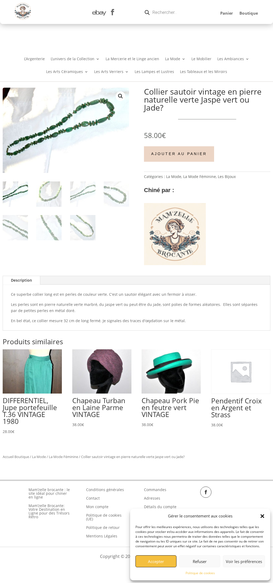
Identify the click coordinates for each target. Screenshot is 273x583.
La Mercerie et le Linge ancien (132, 59)
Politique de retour (103, 527)
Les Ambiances (230, 59)
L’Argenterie (34, 59)
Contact (93, 498)
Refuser (200, 561)
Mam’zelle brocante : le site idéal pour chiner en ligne (49, 493)
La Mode (172, 59)
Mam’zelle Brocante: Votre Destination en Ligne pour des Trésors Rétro (49, 511)
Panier (226, 13)
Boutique (248, 13)
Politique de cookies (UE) (104, 517)
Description (21, 280)
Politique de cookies (200, 573)
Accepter (156, 561)
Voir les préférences (244, 561)
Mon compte (97, 506)
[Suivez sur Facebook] (205, 492)
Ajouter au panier (179, 154)
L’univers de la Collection (72, 59)
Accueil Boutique (16, 456)
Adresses (152, 498)
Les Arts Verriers (108, 72)
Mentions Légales (101, 536)
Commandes (155, 489)
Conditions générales (105, 489)
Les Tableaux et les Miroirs (203, 72)
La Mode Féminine (199, 176)
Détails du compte (160, 506)
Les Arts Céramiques (64, 72)
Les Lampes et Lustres (154, 72)
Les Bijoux (227, 176)
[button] (262, 516)
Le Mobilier (201, 59)
